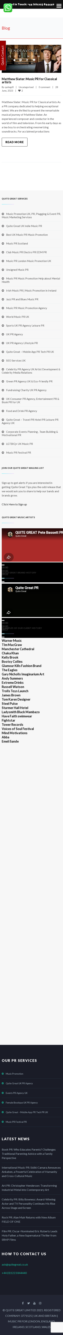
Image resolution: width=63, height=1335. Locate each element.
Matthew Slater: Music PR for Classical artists (29, 80)
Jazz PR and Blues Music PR (22, 299)
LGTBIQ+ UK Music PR (19, 443)
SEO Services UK (16, 360)
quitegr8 (9, 87)
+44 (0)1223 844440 (14, 1272)
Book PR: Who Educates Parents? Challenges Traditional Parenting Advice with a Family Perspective (29, 1153)
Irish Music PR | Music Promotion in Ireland (31, 290)
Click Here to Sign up (14, 504)
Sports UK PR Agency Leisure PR (25, 325)
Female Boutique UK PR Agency (22, 1102)
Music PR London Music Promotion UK (28, 260)
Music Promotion (14, 1073)
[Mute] (3, 578)
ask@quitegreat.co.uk (15, 1264)
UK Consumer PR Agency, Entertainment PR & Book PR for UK (30, 400)
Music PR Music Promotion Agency (26, 308)
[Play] (3, 565)
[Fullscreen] (3, 581)
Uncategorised (26, 87)
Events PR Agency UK (16, 1093)
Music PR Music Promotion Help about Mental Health (31, 280)
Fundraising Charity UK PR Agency (26, 390)
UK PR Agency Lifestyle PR (22, 343)
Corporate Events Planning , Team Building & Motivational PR (30, 433)
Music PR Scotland (17, 243)
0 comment (44, 87)
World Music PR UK (17, 316)
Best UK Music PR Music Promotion (27, 234)
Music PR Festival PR (18, 452)
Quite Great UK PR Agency (19, 1083)
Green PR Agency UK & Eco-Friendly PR (29, 381)
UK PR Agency (14, 334)
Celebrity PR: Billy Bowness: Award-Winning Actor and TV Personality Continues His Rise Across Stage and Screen (28, 1203)
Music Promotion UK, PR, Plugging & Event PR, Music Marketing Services (31, 215)
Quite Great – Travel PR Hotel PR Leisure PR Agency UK (30, 421)
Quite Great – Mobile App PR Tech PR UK (30, 351)
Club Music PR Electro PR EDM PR (26, 252)
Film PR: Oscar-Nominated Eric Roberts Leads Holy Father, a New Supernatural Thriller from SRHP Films (29, 1235)
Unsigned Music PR (17, 269)
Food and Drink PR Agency (21, 410)
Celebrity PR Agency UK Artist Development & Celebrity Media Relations (31, 371)
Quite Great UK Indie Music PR (24, 225)
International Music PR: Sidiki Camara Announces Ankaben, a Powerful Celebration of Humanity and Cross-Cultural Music (31, 1172)
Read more (14, 142)
